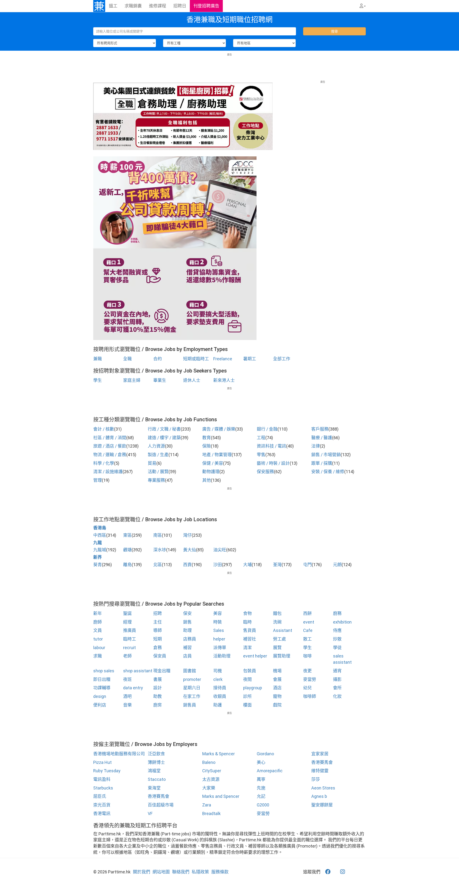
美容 (217, 613)
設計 (157, 687)
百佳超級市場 (161, 804)
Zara (206, 804)
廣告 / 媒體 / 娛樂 (218, 429)
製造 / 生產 (158, 454)
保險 (206, 446)
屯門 (307, 564)
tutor (98, 638)
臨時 (247, 622)
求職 (97, 655)
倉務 (157, 647)
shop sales (103, 670)
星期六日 (191, 687)
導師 (157, 630)
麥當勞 (309, 679)
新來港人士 (224, 380)
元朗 (337, 564)
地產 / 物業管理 (217, 454)
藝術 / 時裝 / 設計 (273, 463)
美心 (261, 762)
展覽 (277, 647)
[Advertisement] (229, 67)
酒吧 (127, 696)
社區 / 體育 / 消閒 (109, 437)
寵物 (277, 696)
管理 (97, 480)
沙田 (217, 564)
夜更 (307, 670)
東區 (127, 535)
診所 (247, 696)
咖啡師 (309, 696)
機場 (277, 670)
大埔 (247, 564)
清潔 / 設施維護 (108, 471)
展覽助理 (281, 655)
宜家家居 (319, 753)
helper (219, 638)
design (99, 696)
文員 (97, 630)
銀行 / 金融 (267, 429)
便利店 (99, 704)
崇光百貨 (101, 804)
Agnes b (319, 796)
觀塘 (127, 549)
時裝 (217, 622)
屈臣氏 (99, 796)
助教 (157, 696)
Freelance (222, 358)
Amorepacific (270, 770)
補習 (187, 647)
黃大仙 (189, 549)
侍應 (337, 630)
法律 (315, 446)
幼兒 (307, 687)
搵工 (113, 5)
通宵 (337, 670)
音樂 (127, 704)
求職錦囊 (133, 5)
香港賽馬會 (322, 762)
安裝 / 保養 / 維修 (327, 471)
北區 (157, 564)
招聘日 (179, 5)
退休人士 (191, 380)
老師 (127, 655)
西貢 (187, 564)
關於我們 (141, 871)
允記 (261, 796)
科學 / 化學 (103, 463)
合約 (157, 358)
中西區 (99, 535)
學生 (97, 380)
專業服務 (156, 480)
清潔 (247, 647)
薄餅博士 (156, 762)
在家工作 (191, 696)
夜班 (127, 679)
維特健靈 (319, 770)
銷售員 (189, 704)
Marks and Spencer (220, 796)
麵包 (277, 613)
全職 (127, 358)
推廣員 (129, 630)
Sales (218, 630)
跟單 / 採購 (321, 463)
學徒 (337, 647)
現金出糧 (161, 670)
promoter (192, 679)
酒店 (277, 687)
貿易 (152, 463)
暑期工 (249, 358)
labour (99, 647)
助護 (217, 704)
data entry (133, 687)
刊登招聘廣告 (206, 5)
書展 (157, 679)
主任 (157, 622)
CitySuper (211, 770)
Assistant (282, 630)
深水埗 (159, 549)
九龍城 (99, 549)
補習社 (249, 638)
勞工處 (279, 638)
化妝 (337, 696)
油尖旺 (219, 549)
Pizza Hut (102, 762)
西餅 (307, 613)
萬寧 (261, 779)
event (308, 622)
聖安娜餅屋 (322, 804)
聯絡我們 (180, 871)
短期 (157, 638)
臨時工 (129, 638)
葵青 (97, 564)
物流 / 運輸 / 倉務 (109, 454)
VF (150, 813)
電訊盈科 (101, 779)
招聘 (157, 613)
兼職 (97, 358)
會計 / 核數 (103, 429)
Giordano (265, 753)
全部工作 (281, 358)
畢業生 (159, 380)
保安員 (159, 655)
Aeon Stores (323, 787)
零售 (261, 454)
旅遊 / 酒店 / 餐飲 (109, 446)
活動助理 (221, 655)
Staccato (157, 779)
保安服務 (265, 471)
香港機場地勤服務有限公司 (119, 753)
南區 (157, 535)
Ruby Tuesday (106, 770)
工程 (261, 437)
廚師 (97, 622)
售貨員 (249, 630)
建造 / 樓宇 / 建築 (164, 437)
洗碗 (277, 622)
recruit (129, 647)
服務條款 (220, 871)
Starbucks (103, 787)
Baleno (208, 762)
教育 (206, 437)
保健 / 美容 (212, 463)
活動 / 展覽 (158, 471)
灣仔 (187, 535)
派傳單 (219, 647)
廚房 (157, 704)
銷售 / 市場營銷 (326, 454)
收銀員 (219, 696)
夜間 (247, 679)
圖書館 (189, 670)
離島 (127, 564)
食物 (247, 613)
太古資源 (210, 779)
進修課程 (157, 5)
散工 (307, 638)
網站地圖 (161, 871)
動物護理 (210, 471)
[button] (362, 6)
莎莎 (315, 779)
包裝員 (249, 670)
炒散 (337, 638)
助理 (187, 630)
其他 (206, 480)
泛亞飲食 (156, 753)
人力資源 (156, 446)
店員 (187, 655)
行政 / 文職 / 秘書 (164, 429)
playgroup (252, 687)
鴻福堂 (154, 770)
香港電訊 (101, 813)
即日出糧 (101, 679)
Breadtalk (211, 813)
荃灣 (277, 564)
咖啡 (307, 655)
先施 (261, 787)
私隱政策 (200, 871)
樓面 (247, 704)
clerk (218, 679)
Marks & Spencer (218, 753)
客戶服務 (319, 429)
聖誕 (127, 613)
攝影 (337, 679)
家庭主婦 (131, 380)
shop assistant (137, 670)
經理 (127, 622)
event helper (255, 655)
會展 (277, 679)
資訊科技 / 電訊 (271, 446)
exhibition (342, 622)
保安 (187, 613)
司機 (217, 670)
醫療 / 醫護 (321, 437)
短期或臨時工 (196, 358)
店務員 (189, 638)
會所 (337, 687)
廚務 (337, 613)
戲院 (277, 704)
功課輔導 (101, 687)
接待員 (219, 687)
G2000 (263, 804)
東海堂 (154, 787)
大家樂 (208, 787)
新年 (97, 613)
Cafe (307, 630)
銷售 (187, 622)
